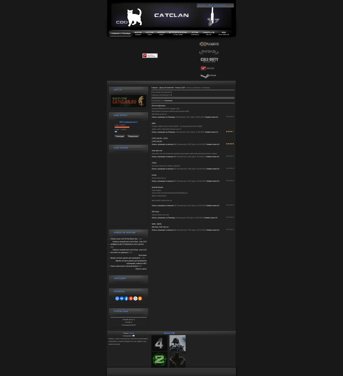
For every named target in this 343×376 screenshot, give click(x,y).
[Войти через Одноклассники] (140, 298)
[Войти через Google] (135, 298)
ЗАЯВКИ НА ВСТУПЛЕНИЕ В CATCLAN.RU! (127, 244)
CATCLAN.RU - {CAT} (160, 138)
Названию (168, 101)
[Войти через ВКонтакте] (122, 298)
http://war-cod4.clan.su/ (160, 227)
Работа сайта (141, 269)
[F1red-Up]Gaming (158, 106)
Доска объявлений (166, 88)
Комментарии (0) (211, 117)
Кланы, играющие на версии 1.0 (164, 144)
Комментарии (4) (212, 144)
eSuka (154, 163)
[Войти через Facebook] (126, 298)
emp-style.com (157, 151)
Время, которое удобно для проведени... (126, 258)
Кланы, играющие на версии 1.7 (164, 169)
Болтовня (142, 255)
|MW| (153, 123)
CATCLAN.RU (157, 141)
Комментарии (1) (211, 132)
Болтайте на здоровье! (119, 252)
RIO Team (155, 212)
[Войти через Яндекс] (131, 298)
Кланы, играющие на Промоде (163, 117)
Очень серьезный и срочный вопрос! (124, 266)
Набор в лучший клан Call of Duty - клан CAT (129, 242)
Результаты (133, 136)
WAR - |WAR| (156, 224)
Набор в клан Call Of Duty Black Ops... (125, 239)
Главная (154, 88)
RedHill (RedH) (157, 187)
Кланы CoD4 (180, 88)
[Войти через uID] (117, 298)
